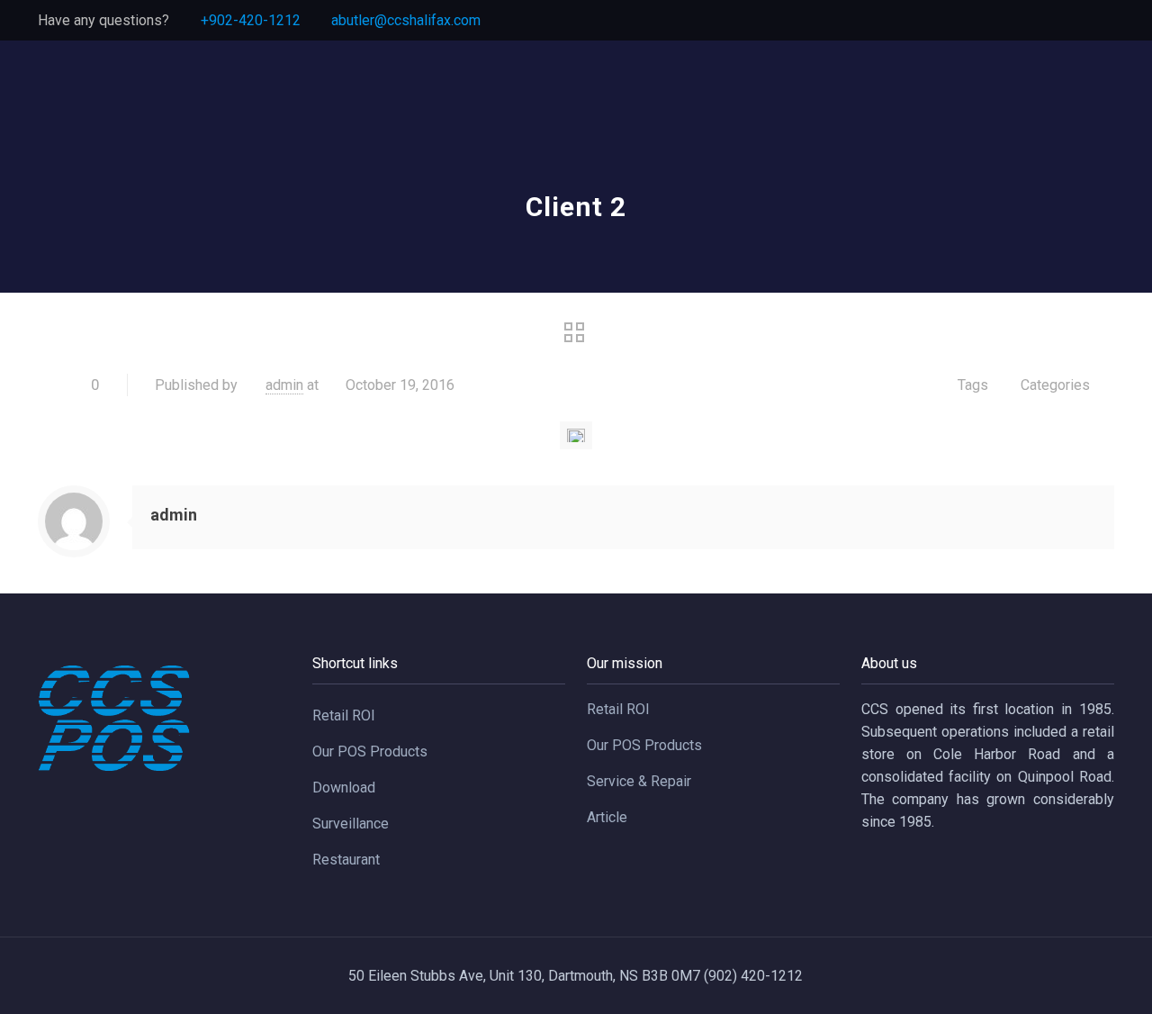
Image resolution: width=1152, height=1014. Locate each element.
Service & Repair (639, 781)
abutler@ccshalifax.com (406, 20)
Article (607, 817)
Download (343, 787)
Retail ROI (343, 715)
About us (889, 663)
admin (284, 385)
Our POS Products (370, 751)
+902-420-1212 (251, 20)
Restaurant (346, 859)
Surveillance (350, 823)
